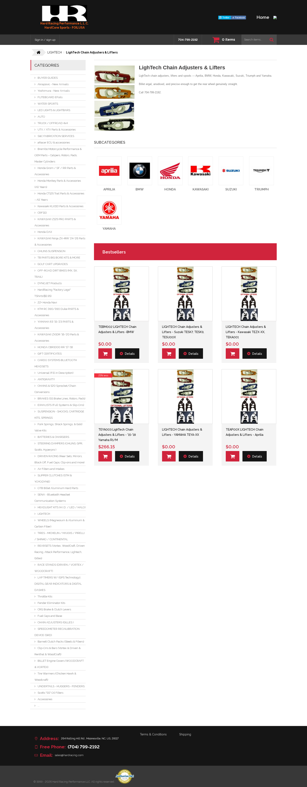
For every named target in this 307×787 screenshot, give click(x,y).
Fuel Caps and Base (50, 615)
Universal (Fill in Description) (56, 372)
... (38, 705)
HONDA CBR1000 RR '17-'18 (55, 347)
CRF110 (42, 212)
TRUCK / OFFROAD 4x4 (53, 123)
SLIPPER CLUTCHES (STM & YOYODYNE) (53, 478)
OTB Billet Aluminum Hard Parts (58, 488)
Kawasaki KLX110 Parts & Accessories (60, 206)
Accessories (45, 699)
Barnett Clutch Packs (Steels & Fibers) (61, 641)
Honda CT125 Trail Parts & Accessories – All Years (59, 196)
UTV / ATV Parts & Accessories (57, 129)
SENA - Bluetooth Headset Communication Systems (52, 497)
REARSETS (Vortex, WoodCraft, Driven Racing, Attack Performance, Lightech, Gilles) (59, 552)
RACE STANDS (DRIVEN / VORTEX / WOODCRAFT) (59, 568)
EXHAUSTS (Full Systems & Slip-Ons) (61, 405)
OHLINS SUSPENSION (51, 251)
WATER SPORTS (48, 103)
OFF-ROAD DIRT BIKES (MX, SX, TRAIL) (55, 273)
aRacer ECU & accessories (54, 142)
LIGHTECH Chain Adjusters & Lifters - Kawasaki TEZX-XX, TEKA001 (246, 332)
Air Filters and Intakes (51, 468)
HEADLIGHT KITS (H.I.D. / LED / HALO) (62, 507)
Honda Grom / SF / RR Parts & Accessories (55, 171)
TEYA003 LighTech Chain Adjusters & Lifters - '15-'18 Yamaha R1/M (117, 435)
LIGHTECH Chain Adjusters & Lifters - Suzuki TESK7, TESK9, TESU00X (183, 332)
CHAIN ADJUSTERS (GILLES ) (56, 622)
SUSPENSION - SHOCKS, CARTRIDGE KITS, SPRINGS (59, 414)
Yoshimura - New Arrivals (54, 90)
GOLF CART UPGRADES (53, 264)
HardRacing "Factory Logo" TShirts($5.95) (52, 293)
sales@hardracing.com (69, 755)
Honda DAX (45, 231)
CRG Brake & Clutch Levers (54, 609)
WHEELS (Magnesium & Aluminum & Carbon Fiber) (59, 523)
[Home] (64, 13)
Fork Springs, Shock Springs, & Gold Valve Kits (58, 427)
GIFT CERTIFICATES (50, 353)
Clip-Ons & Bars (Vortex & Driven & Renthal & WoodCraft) (57, 651)
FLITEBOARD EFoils (50, 97)
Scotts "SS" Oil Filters (50, 692)
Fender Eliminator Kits (51, 603)
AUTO (41, 116)
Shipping (185, 734)
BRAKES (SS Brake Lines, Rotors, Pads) (61, 398)
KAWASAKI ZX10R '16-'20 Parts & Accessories (56, 337)
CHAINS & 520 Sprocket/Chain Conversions (55, 389)
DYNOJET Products (50, 283)
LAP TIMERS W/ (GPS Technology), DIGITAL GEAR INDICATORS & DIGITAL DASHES (58, 584)
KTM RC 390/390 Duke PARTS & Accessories (56, 312)
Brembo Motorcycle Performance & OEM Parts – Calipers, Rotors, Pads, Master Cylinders (58, 155)
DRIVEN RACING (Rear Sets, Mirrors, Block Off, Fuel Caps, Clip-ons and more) (59, 459)
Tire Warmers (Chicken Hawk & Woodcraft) (55, 676)
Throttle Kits (45, 596)
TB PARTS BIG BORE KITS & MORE (59, 257)
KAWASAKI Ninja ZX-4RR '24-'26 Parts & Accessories (59, 241)
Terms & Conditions (153, 734)
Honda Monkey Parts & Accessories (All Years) (57, 184)
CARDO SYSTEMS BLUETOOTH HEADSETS (55, 363)
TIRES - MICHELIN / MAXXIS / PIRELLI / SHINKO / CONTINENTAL (59, 536)
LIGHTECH (44, 513)
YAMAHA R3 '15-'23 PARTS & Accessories (54, 325)
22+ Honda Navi (47, 302)
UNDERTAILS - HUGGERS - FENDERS (61, 686)
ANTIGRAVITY (46, 379)
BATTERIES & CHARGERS (53, 436)
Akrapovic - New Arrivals (53, 84)
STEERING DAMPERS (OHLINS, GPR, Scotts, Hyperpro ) (58, 446)
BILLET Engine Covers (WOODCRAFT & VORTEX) (59, 664)
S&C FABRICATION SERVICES (56, 136)
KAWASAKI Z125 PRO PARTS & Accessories (55, 222)
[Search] (271, 39)
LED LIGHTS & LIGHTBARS (54, 110)
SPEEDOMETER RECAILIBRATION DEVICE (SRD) (57, 632)
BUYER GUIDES (48, 77)
